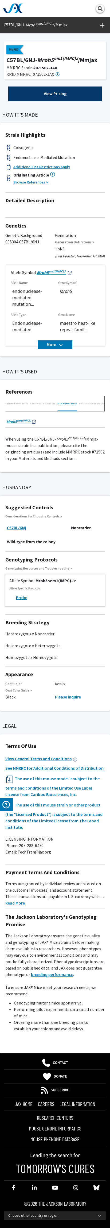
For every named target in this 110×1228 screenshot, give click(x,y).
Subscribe (60, 1090)
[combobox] (55, 1215)
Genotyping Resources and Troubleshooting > (38, 568)
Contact (60, 1062)
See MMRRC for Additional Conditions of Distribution (54, 768)
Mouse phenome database (55, 1139)
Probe (21, 597)
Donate (60, 1076)
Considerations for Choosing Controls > (33, 516)
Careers (46, 1104)
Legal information (77, 1104)
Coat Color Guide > (18, 690)
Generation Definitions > (75, 242)
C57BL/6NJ (16, 527)
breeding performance (52, 974)
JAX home (24, 1104)
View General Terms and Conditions (38, 758)
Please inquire (68, 697)
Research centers (55, 1117)
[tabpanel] (55, 420)
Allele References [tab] (67, 403)
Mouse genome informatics (55, 1128)
